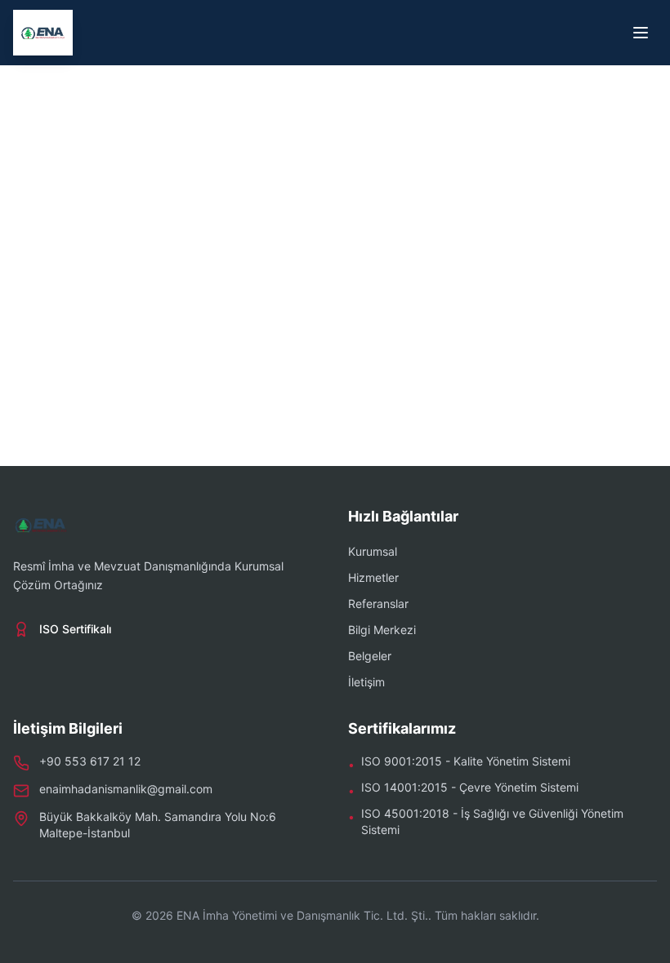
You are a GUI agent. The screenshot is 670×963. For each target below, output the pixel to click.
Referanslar (378, 603)
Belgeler (369, 656)
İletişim (366, 682)
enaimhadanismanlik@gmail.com (125, 789)
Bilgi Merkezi (382, 630)
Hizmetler (373, 577)
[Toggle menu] (640, 32)
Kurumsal (372, 551)
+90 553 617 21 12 (90, 761)
